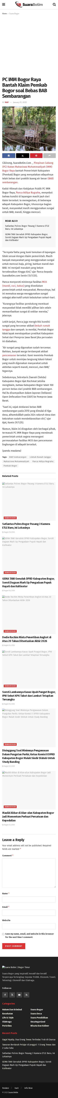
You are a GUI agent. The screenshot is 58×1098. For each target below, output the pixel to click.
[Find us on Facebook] (5, 995)
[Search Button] (54, 4)
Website (6, 920)
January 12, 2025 (20, 102)
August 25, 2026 (9, 532)
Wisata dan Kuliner (39, 1026)
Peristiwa (7, 1026)
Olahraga (6, 1021)
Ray (7, 102)
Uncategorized (37, 1021)
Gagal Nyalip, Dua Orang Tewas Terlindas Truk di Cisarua (28, 1039)
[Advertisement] (29, 46)
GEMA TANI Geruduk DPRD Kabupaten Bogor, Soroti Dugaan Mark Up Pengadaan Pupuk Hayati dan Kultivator (28, 237)
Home (4, 14)
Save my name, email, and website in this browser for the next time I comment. (29, 935)
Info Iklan (28, 1088)
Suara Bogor (14, 14)
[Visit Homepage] (29, 4)
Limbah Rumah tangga (40, 457)
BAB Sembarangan (17, 457)
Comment (8, 855)
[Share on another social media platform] (49, 155)
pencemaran (9, 355)
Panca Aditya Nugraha (28, 192)
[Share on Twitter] (22, 155)
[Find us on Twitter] (12, 995)
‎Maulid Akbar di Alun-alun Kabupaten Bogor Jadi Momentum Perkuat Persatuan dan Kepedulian (28, 816)
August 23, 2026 (9, 766)
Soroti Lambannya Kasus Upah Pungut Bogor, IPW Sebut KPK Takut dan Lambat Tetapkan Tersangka (28, 695)
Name (6, 893)
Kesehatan (7, 1013)
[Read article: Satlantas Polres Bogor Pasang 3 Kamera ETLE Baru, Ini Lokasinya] (29, 501)
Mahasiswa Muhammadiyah (16, 461)
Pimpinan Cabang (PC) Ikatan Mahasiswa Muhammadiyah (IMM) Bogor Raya (27, 166)
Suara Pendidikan (39, 1017)
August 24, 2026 (9, 591)
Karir (17, 1088)
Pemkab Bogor (10, 466)
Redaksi (5, 1088)
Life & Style (8, 1017)
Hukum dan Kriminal (12, 1009)
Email (6, 907)
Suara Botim (13, 1092)
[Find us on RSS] (26, 995)
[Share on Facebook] (8, 155)
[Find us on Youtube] (19, 995)
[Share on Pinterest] (36, 155)
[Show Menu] (3, 4)
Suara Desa (36, 1013)
